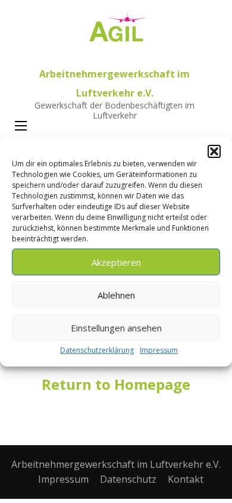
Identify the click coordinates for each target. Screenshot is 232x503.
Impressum (159, 350)
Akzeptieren (116, 262)
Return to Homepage (116, 384)
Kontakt (185, 479)
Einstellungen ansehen (116, 328)
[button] (214, 151)
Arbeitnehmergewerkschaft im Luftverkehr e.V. (116, 464)
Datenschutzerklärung (97, 350)
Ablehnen (116, 295)
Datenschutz (128, 479)
